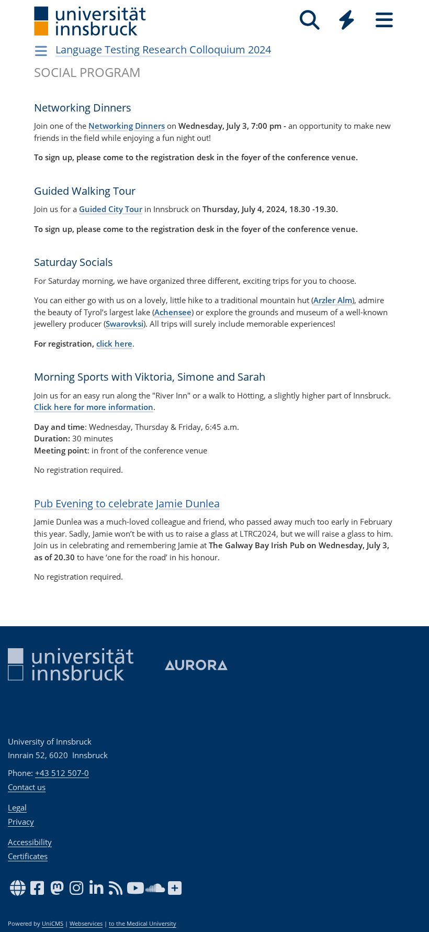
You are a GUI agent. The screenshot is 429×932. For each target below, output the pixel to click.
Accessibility (30, 842)
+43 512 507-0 (62, 773)
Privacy (21, 821)
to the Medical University (142, 923)
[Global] (347, 21)
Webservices (86, 923)
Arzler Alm (332, 300)
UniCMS (52, 923)
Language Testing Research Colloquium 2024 (163, 49)
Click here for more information (93, 407)
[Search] (309, 20)
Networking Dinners (126, 125)
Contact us (27, 787)
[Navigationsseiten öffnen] (41, 50)
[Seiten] (384, 20)
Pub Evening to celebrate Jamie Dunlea (127, 503)
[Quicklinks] (346, 20)
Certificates (28, 856)
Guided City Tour (110, 209)
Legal (17, 807)
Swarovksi (124, 323)
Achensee (172, 312)
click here (114, 343)
